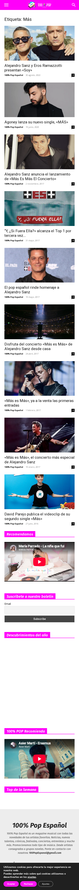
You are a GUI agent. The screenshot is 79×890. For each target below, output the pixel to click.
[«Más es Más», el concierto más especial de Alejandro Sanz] (39, 435)
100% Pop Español (13, 75)
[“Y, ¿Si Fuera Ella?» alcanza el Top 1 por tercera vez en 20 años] (39, 208)
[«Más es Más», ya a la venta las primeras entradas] (39, 378)
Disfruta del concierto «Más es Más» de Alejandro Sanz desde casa (38, 346)
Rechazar (28, 883)
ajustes (32, 877)
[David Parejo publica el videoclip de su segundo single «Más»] (39, 491)
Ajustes (45, 883)
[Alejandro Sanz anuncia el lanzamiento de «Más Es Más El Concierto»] (39, 151)
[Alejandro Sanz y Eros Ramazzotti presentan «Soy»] (39, 43)
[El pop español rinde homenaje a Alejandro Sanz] (39, 265)
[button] (6, 5)
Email (7, 603)
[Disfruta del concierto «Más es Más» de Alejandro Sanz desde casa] (39, 321)
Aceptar (11, 883)
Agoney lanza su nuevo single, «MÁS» (36, 122)
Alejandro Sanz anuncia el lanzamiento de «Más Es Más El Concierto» (37, 176)
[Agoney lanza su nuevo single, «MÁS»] (39, 99)
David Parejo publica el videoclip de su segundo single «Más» (37, 516)
